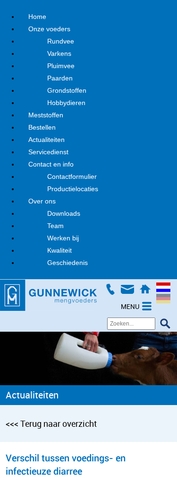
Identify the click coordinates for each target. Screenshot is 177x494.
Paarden (60, 78)
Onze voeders (49, 29)
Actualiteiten (46, 139)
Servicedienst (48, 152)
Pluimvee (61, 66)
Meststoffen (45, 115)
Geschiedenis (67, 262)
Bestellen (42, 127)
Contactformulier (72, 176)
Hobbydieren (66, 102)
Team (55, 225)
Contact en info (51, 164)
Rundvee (60, 41)
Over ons (42, 201)
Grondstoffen (66, 90)
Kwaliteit (59, 250)
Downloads (63, 213)
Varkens (59, 53)
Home (37, 16)
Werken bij (63, 238)
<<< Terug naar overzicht (51, 423)
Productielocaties (72, 189)
